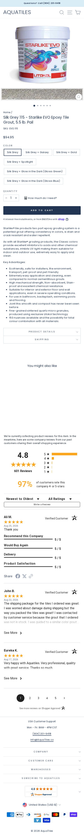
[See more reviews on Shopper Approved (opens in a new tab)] (31, 576)
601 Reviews (28, 471)
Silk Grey (12, 152)
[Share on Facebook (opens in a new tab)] (17, 576)
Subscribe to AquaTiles (41, 778)
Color (8, 145)
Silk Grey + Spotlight (20, 162)
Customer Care (41, 760)
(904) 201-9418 (42, 733)
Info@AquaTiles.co (42, 739)
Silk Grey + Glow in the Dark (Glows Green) (35, 171)
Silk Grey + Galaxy (37, 152)
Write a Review (42, 504)
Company (41, 751)
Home (6, 112)
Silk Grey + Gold (66, 152)
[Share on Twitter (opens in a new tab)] (24, 576)
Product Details (42, 331)
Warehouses (41, 769)
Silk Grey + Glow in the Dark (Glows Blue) (33, 181)
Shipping (42, 339)
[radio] (62, 454)
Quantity (10, 191)
